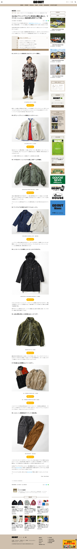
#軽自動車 (53, 86)
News (21, 5)
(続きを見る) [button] (44, 492)
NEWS (40, 537)
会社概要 (13, 540)
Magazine (46, 5)
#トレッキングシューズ (59, 87)
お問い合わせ (17, 540)
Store (40, 5)
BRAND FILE (42, 544)
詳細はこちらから (30, 105)
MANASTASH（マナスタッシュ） (35, 23)
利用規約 (27, 540)
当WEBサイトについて (15, 541)
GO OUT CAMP (53, 5)
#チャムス (56, 85)
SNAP (36, 5)
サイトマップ (21, 541)
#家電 (53, 85)
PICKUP (26, 5)
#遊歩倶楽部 (61, 85)
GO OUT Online (18, 467)
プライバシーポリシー (32, 540)
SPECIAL (32, 5)
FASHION (18, 10)
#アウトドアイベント (59, 86)
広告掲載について (22, 540)
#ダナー (53, 87)
